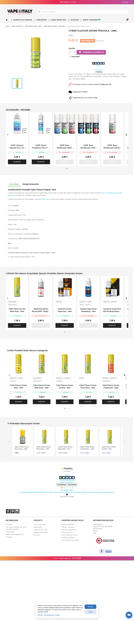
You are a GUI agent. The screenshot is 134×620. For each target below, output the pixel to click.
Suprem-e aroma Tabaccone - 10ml (65, 310)
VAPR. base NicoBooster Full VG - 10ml (112, 146)
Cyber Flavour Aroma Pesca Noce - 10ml (87, 386)
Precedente (61, 484)
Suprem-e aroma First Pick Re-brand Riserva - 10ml (112, 310)
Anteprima (17, 123)
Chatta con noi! (105, 84)
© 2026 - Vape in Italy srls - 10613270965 (67, 558)
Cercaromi (94, 20)
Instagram (17, 511)
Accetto (90, 606)
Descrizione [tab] (14, 184)
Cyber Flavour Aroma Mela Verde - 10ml (17, 310)
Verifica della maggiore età (14, 534)
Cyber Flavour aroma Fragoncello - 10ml (110, 386)
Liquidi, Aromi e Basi (57, 20)
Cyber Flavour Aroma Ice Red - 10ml (64, 386)
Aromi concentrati (39, 524)
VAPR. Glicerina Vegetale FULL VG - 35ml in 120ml (17, 146)
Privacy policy (10, 532)
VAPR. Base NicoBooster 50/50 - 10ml (64, 146)
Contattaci (9, 537)
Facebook (8, 511)
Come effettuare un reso (70, 535)
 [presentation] (8, 135)
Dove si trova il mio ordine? (71, 540)
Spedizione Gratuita (68, 537)
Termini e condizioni (68, 527)
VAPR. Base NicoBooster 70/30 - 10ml (88, 146)
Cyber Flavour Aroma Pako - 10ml (18, 386)
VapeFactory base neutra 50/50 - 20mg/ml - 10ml (41, 310)
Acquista (17, 162)
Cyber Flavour (46, 199)
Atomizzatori (39, 20)
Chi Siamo (9, 524)
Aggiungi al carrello (91, 52)
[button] (67, 168)
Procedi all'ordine (67, 532)
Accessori (73, 20)
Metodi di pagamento (69, 529)
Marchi (84, 20)
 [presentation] (126, 135)
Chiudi (90, 612)
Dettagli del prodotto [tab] (31, 184)
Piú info (40, 615)
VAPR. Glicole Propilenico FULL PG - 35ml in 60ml (41, 146)
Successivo (72, 484)
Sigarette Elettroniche (21, 20)
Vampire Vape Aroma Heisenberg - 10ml (88, 310)
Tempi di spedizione (68, 524)
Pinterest (13, 511)
